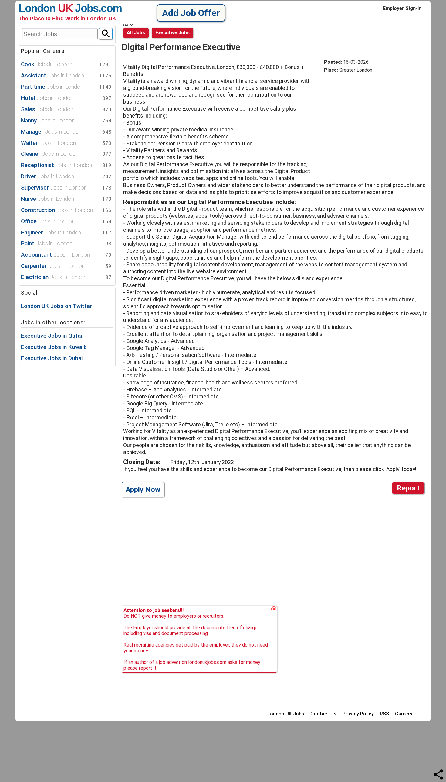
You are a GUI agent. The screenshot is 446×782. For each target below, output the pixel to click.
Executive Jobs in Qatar (52, 335)
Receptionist (66, 165)
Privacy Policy (358, 714)
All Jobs (136, 33)
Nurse (66, 198)
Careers (403, 714)
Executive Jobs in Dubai (52, 358)
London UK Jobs (285, 714)
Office (66, 221)
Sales (66, 109)
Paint (66, 243)
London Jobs (58, 8)
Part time (66, 86)
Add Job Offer (191, 13)
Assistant (66, 75)
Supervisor (66, 187)
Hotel (66, 97)
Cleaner (66, 153)
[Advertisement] (375, 124)
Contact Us (323, 714)
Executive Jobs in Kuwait (53, 346)
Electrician (66, 277)
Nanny (66, 120)
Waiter (66, 142)
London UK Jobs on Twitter (56, 305)
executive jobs (172, 33)
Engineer (66, 232)
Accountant (66, 254)
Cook (66, 64)
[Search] (106, 33)
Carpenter (66, 265)
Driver (66, 176)
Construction (66, 210)
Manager (66, 131)
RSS (384, 714)
